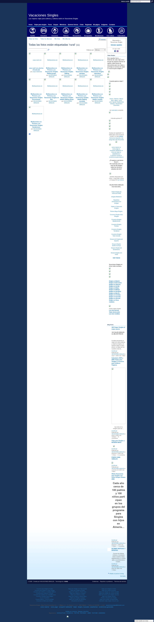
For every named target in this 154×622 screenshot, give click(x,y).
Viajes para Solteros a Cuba (77, 595)
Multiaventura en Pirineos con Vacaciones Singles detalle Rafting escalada (82, 97)
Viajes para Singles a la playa (77, 598)
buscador (86, 607)
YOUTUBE (95, 613)
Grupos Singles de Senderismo (116, 248)
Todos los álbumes (46, 39)
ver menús (121, 180)
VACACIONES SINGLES (53, 76)
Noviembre (119, 103)
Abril (112, 100)
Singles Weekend (116, 196)
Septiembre (120, 102)
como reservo (116, 147)
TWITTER (76, 613)
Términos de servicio (120, 581)
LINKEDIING (101, 613)
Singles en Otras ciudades (114, 301)
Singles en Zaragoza (115, 291)
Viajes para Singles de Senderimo (77, 599)
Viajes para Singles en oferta (109, 589)
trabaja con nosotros (71, 611)
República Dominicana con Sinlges (116, 201)
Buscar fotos (49, 50)
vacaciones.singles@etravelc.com (115, 605)
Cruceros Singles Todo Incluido (116, 235)
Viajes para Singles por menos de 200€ (109, 592)
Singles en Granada (115, 297)
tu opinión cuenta (116, 155)
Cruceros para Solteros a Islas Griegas (45, 590)
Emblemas (95, 581)
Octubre (112, 103)
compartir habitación (116, 150)
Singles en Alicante (114, 298)
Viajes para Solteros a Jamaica (77, 593)
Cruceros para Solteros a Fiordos (44, 593)
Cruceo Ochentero (44, 598)
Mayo (116, 100)
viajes (75, 607)
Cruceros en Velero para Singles (44, 601)
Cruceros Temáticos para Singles (44, 596)
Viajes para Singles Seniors (109, 596)
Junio (120, 100)
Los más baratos (114, 310)
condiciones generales (116, 157)
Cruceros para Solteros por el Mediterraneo (45, 595)
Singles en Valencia (114, 284)
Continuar (114, 351)
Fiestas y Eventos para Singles (109, 598)
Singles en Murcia (114, 293)
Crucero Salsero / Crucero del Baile (45, 599)
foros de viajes (116, 152)
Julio (110, 102)
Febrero (116, 99)
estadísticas (116, 154)
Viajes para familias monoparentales (109, 599)
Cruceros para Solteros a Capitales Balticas (45, 592)
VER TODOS (116, 258)
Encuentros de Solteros (77, 601)
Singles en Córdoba (115, 295)
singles (80, 607)
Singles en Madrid (114, 281)
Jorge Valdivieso (37, 71)
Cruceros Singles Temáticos (116, 230)
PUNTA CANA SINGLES (116, 458)
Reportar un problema (106, 581)
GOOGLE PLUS (61, 613)
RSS (30, 134)
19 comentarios (115, 437)
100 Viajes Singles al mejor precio (118, 328)
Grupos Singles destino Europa (116, 244)
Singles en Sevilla (114, 286)
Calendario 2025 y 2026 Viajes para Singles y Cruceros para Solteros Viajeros (118, 361)
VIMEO (89, 613)
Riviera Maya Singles (116, 211)
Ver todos (123, 576)
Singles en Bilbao (114, 288)
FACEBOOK (69, 613)
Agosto (114, 102)
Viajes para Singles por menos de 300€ (109, 593)
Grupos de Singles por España (116, 240)
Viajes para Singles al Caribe (77, 590)
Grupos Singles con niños (116, 253)
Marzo (121, 99)
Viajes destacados (114, 312)
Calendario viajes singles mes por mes (109, 601)
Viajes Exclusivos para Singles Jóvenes (109, 595)
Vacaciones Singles (43, 15)
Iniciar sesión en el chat (141, 620)
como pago (116, 149)
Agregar (103, 39)
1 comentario (121, 546)
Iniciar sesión (125, 1)
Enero (111, 99)
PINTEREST (83, 613)
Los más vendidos (114, 314)
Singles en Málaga (114, 290)
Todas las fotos (33, 39)
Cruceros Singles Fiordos (116, 225)
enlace (121, 136)
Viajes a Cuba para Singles (116, 207)
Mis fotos (57, 39)
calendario (115, 110)
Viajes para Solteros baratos (109, 590)
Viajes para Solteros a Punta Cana (77, 592)
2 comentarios (121, 455)
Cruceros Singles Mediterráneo (116, 220)
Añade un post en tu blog (116, 573)
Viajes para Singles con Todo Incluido (77, 589)
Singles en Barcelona (115, 283)
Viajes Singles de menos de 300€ (116, 192)
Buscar (152, 1)
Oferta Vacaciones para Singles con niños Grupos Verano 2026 (118, 476)
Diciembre (116, 105)
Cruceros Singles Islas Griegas (116, 215)
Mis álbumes (66, 39)
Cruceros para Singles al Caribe (45, 589)
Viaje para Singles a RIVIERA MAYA (118, 441)
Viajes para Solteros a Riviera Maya (77, 596)
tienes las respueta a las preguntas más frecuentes (116, 138)
